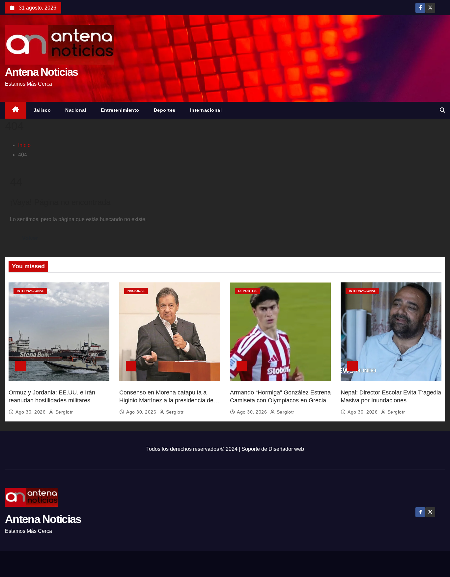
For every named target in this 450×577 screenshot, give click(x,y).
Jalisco (42, 110)
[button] (442, 110)
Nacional (75, 110)
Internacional (206, 110)
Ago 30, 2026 (31, 412)
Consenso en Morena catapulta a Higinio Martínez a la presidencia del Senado (167, 400)
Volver (30, 238)
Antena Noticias (41, 72)
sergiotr (63, 412)
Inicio (24, 145)
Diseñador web (286, 449)
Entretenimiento (120, 110)
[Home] (15, 110)
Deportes (165, 110)
